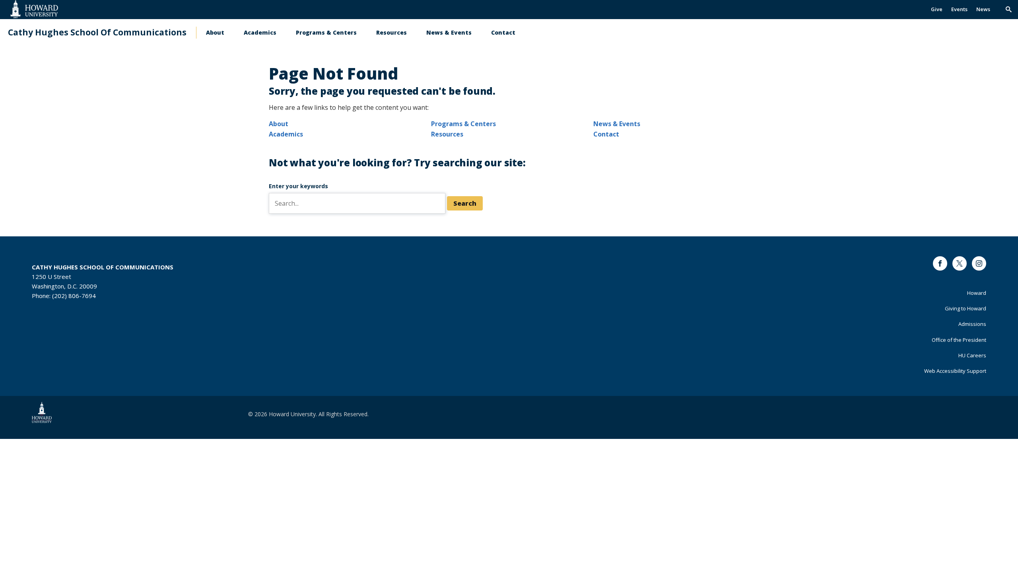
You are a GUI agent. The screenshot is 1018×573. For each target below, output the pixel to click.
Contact (503, 32)
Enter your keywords (298, 186)
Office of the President (959, 339)
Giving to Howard (965, 308)
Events (959, 9)
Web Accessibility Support (955, 370)
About (215, 32)
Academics (260, 32)
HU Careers (972, 355)
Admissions (972, 323)
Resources (391, 32)
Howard (976, 292)
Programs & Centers (326, 32)
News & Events (449, 32)
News (983, 9)
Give (936, 9)
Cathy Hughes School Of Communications (97, 32)
